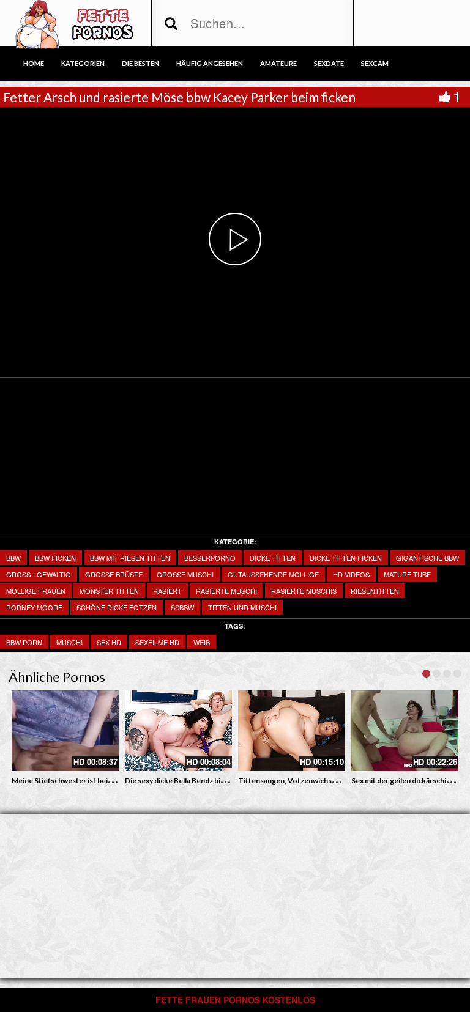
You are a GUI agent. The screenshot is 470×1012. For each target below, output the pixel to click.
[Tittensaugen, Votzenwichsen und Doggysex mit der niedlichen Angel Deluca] (291, 730)
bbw (13, 558)
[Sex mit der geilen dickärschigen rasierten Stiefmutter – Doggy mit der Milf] (404, 730)
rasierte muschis (304, 591)
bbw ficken (55, 558)
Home (33, 63)
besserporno (210, 558)
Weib (201, 642)
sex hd (109, 642)
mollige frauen (35, 591)
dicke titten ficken (346, 558)
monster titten (109, 591)
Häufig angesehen (209, 63)
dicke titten (273, 558)
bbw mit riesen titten (130, 558)
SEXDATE (329, 63)
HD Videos (351, 574)
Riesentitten (375, 591)
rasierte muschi (226, 591)
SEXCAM (375, 63)
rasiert (167, 591)
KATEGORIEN (83, 63)
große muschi (185, 574)
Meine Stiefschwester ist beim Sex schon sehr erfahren (104, 780)
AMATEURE (278, 63)
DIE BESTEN (140, 63)
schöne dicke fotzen (116, 607)
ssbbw (182, 607)
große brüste (114, 574)
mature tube (407, 574)
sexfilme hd (157, 642)
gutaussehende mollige (273, 574)
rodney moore (34, 607)
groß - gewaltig (38, 574)
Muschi (69, 642)
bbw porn (24, 642)
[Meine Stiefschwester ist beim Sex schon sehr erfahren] (65, 730)
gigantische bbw (427, 558)
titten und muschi (242, 607)
